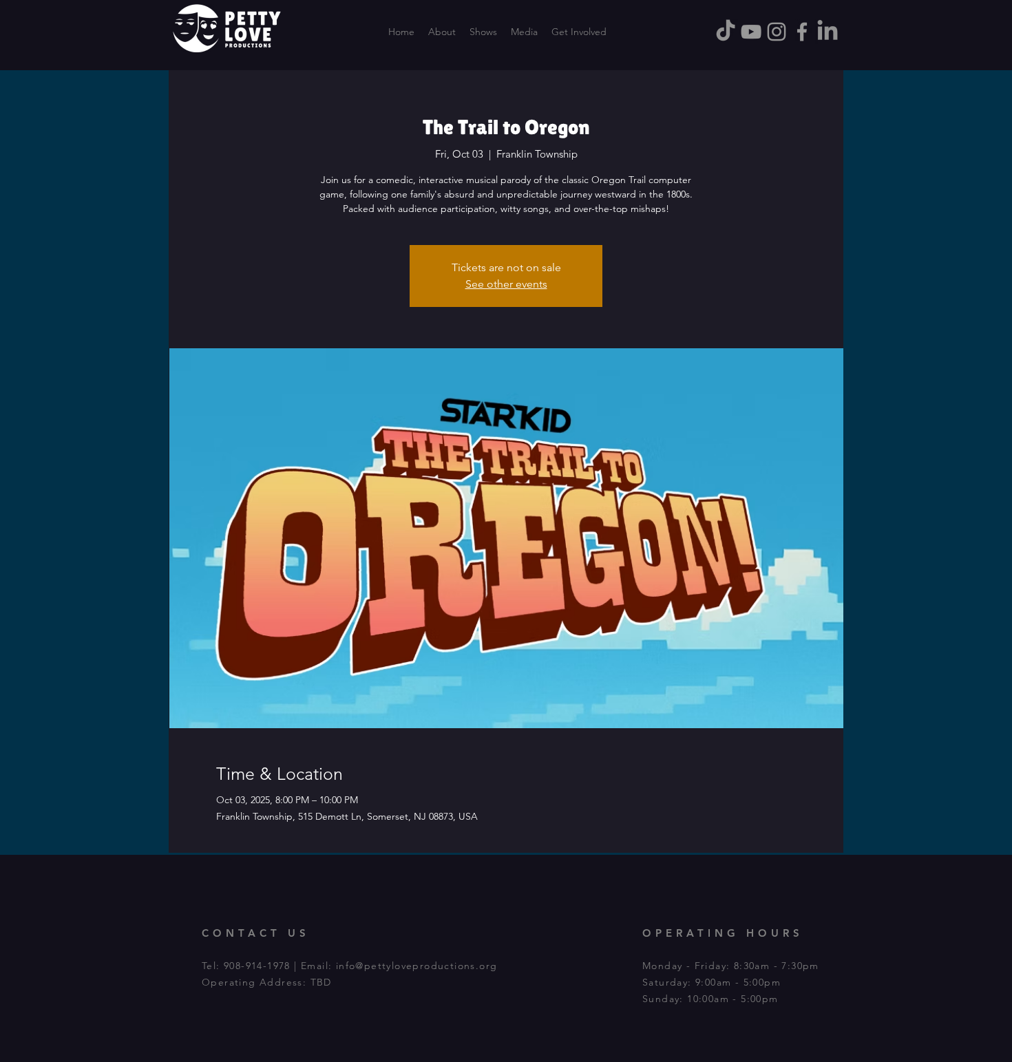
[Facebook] (802, 31)
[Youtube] (751, 31)
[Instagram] (776, 31)
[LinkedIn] (827, 31)
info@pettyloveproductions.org (417, 965)
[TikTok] (725, 31)
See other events (506, 283)
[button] (579, 31)
